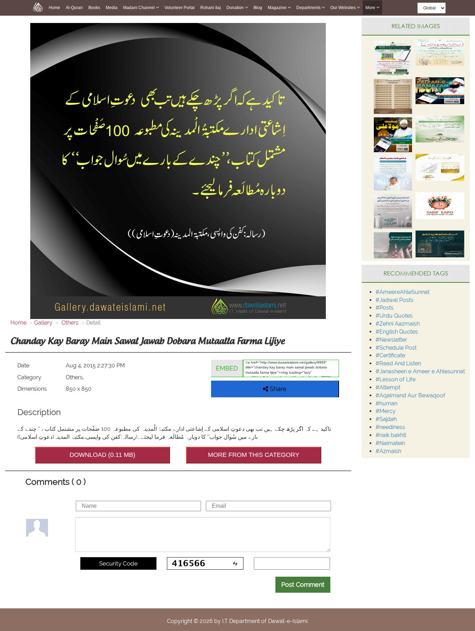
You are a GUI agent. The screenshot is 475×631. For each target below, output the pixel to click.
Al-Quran (74, 7)
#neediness (390, 427)
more (370, 7)
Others (69, 322)
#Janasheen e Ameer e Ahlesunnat (420, 371)
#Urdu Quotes (394, 315)
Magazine (278, 7)
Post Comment (302, 584)
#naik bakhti (391, 435)
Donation (235, 7)
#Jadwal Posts (394, 300)
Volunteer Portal (179, 7)
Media (112, 7)
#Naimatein (390, 443)
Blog (257, 7)
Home (54, 7)
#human (386, 403)
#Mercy (386, 411)
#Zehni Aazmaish (398, 323)
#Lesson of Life (396, 379)
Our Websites (343, 7)
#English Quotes (397, 331)
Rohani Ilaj (210, 7)
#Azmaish (388, 451)
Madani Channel (139, 7)
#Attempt (388, 387)
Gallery (43, 322)
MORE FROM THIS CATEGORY (253, 454)
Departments (309, 7)
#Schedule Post (396, 347)
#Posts (385, 307)
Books (94, 7)
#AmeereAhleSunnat (402, 292)
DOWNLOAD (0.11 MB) (102, 454)
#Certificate (390, 355)
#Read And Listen (398, 363)
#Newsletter (391, 339)
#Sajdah (386, 419)
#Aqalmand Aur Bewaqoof (410, 395)
